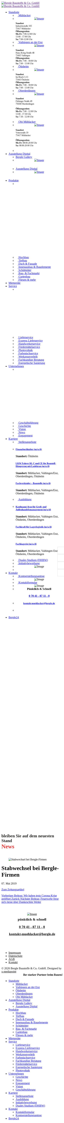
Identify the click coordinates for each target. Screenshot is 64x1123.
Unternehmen (16, 366)
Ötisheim (23, 66)
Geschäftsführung (28, 422)
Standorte (14, 12)
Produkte (14, 180)
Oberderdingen (26, 90)
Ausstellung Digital (19, 153)
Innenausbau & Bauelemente (34, 266)
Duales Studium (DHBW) (33, 560)
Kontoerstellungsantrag (31, 576)
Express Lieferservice (30, 340)
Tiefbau (22, 260)
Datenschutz (15, 955)
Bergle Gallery (24, 156)
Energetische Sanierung (31, 362)
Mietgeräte (14, 282)
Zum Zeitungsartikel (12, 889)
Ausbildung (24, 499)
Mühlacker (24, 15)
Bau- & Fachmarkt (28, 273)
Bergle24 (14, 617)
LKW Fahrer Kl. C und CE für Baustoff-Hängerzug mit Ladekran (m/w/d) (36, 464)
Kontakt (13, 572)
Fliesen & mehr (27, 279)
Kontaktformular (27, 582)
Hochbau (23, 257)
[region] (39, 219)
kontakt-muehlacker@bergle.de (39, 603)
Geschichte (24, 425)
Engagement (25, 435)
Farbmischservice (28, 353)
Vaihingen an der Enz (30, 42)
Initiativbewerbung (29, 563)
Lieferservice (25, 337)
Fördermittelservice (29, 346)
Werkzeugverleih (28, 356)
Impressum (15, 952)
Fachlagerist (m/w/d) (26, 544)
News (21, 432)
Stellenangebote (27, 441)
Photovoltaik (25, 350)
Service (13, 286)
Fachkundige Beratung (31, 359)
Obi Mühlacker (27, 121)
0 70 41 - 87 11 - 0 (39, 595)
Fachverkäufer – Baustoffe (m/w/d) (33, 483)
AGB (12, 959)
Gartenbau (24, 276)
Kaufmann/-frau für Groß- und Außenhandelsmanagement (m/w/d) (33, 508)
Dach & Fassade (27, 263)
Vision (22, 429)
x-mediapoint (8, 971)
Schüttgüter (24, 270)
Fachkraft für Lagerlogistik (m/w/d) (34, 526)
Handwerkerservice (29, 343)
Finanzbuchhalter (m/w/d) (29, 449)
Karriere (13, 438)
